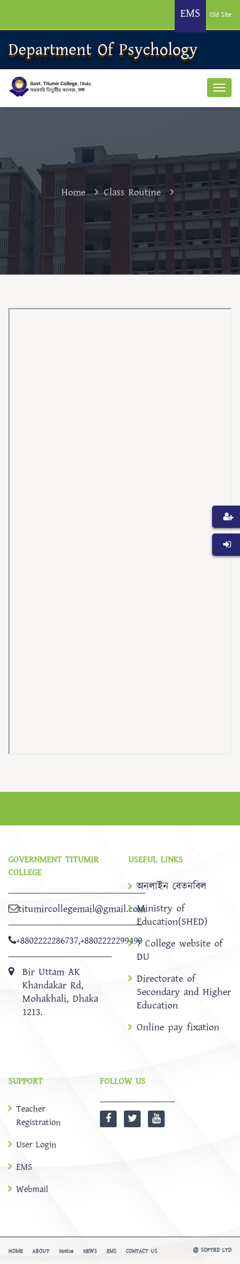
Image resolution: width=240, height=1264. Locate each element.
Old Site (221, 15)
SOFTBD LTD (216, 1250)
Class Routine (132, 192)
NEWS (90, 1251)
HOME (15, 1251)
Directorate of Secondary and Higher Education (184, 992)
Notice (66, 1251)
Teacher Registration (38, 1115)
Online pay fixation (178, 1027)
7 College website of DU (180, 950)
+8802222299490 (111, 941)
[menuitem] (226, 533)
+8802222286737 (47, 941)
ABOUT (41, 1251)
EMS (24, 1167)
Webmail (32, 1189)
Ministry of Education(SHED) (172, 915)
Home (73, 192)
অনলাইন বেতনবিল (172, 886)
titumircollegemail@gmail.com (82, 909)
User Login (36, 1144)
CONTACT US (141, 1251)
